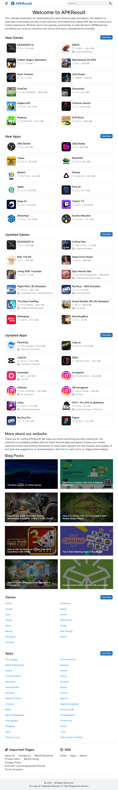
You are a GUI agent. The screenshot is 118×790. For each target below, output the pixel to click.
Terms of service (14, 769)
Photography (11, 720)
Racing (8, 631)
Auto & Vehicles (68, 659)
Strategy (9, 642)
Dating (63, 676)
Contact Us (25, 755)
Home (63, 755)
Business (64, 665)
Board (63, 609)
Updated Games (17, 234)
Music (8, 625)
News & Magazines (14, 715)
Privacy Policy (12, 758)
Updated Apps (16, 335)
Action (8, 603)
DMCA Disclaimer (43, 755)
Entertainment (12, 687)
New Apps (13, 136)
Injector (64, 698)
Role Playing (66, 631)
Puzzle (63, 625)
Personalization (67, 715)
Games (10, 597)
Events (63, 687)
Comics (64, 670)
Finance (64, 693)
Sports (63, 636)
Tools (62, 732)
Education (10, 682)
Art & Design (11, 659)
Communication (13, 676)
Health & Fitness (13, 698)
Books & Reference (14, 665)
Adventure (65, 603)
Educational (66, 620)
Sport (8, 732)
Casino (63, 614)
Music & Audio (67, 709)
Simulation (10, 636)
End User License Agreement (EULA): (25, 765)
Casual (8, 620)
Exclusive (10, 693)
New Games (14, 38)
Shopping (10, 726)
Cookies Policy (13, 762)
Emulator (64, 682)
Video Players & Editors (71, 737)
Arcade (8, 609)
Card (7, 614)
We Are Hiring (31, 758)
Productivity (66, 720)
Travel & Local (12, 737)
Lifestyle (9, 704)
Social (63, 726)
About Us (10, 755)
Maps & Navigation (69, 704)
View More (106, 37)
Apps (9, 653)
